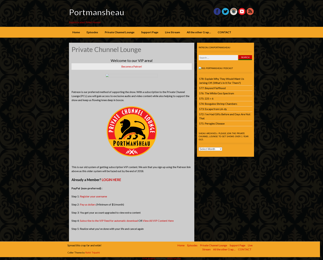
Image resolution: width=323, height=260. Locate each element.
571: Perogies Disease (212, 123)
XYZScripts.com (174, 258)
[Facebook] (217, 14)
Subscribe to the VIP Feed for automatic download (109, 220)
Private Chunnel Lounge (119, 32)
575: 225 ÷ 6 (206, 98)
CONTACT (224, 32)
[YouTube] (242, 14)
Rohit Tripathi (92, 252)
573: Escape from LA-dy (213, 109)
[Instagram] (234, 14)
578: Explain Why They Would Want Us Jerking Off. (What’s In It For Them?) (221, 80)
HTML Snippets (148, 258)
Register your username (93, 196)
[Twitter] (225, 14)
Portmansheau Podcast (219, 68)
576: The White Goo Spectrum (216, 93)
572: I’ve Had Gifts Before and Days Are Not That (224, 116)
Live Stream (172, 32)
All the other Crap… (199, 32)
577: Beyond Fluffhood (212, 88)
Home (76, 32)
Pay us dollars (88, 204)
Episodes (92, 32)
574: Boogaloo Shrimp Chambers (218, 103)
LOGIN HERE (111, 180)
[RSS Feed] (250, 14)
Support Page (149, 32)
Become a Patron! (131, 66)
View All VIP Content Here (158, 220)
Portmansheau (96, 12)
